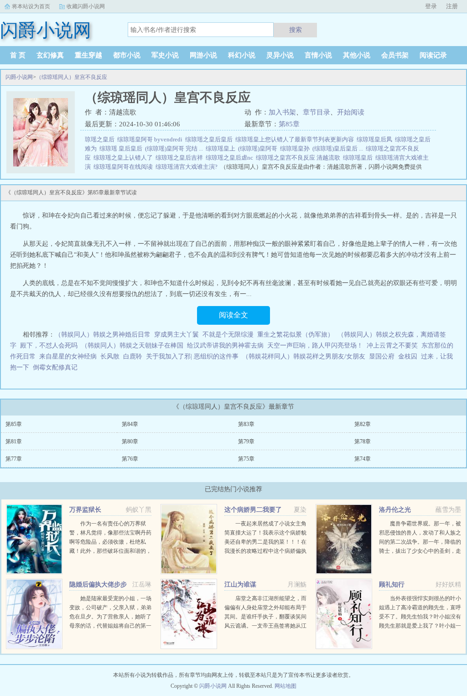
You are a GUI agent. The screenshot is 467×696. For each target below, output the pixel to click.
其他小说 (356, 55)
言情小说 (318, 55)
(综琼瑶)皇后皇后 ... (339, 148)
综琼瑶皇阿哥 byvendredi (151, 139)
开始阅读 (350, 112)
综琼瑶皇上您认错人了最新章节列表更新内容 (296, 139)
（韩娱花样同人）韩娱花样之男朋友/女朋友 (303, 356)
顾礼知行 (392, 584)
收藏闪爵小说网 (86, 6)
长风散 (109, 356)
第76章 (130, 459)
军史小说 (165, 55)
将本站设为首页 (31, 6)
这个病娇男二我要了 (253, 509)
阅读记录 (433, 55)
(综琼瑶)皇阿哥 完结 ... (175, 148)
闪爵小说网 (19, 77)
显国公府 (381, 356)
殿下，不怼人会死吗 (49, 345)
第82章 (362, 424)
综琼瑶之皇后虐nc (231, 157)
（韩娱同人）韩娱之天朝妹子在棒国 (132, 345)
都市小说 (126, 55)
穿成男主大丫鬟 (176, 334)
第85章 (289, 124)
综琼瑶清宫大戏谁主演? (188, 166)
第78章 (362, 441)
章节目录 (316, 112)
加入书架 (282, 112)
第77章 (13, 459)
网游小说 (203, 55)
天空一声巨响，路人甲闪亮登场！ (315, 345)
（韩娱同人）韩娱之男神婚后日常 (102, 334)
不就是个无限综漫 (228, 334)
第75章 (246, 459)
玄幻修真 (50, 55)
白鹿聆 (132, 356)
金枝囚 (407, 356)
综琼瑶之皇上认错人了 (124, 157)
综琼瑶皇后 (359, 157)
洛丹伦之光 (395, 509)
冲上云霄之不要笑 (392, 345)
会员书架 (395, 55)
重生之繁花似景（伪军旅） (295, 334)
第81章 (13, 441)
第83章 (246, 424)
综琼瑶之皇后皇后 (210, 139)
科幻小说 (241, 55)
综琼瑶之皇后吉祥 (181, 157)
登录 (431, 6)
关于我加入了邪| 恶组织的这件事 (192, 356)
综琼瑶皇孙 (296, 148)
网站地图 (285, 686)
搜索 (295, 29)
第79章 (246, 441)
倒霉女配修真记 (55, 367)
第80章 (130, 441)
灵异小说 (280, 55)
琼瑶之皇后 (101, 139)
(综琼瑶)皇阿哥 (259, 148)
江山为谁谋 (240, 584)
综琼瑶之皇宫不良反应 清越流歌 (299, 157)
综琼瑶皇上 (222, 148)
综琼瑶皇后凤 (376, 139)
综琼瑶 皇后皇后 (122, 148)
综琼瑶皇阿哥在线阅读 (124, 166)
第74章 (362, 459)
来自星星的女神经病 (68, 356)
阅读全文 (233, 315)
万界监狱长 (85, 509)
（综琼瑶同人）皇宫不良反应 (71, 77)
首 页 (18, 55)
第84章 (130, 424)
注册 (452, 6)
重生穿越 (88, 55)
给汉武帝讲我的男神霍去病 (225, 345)
